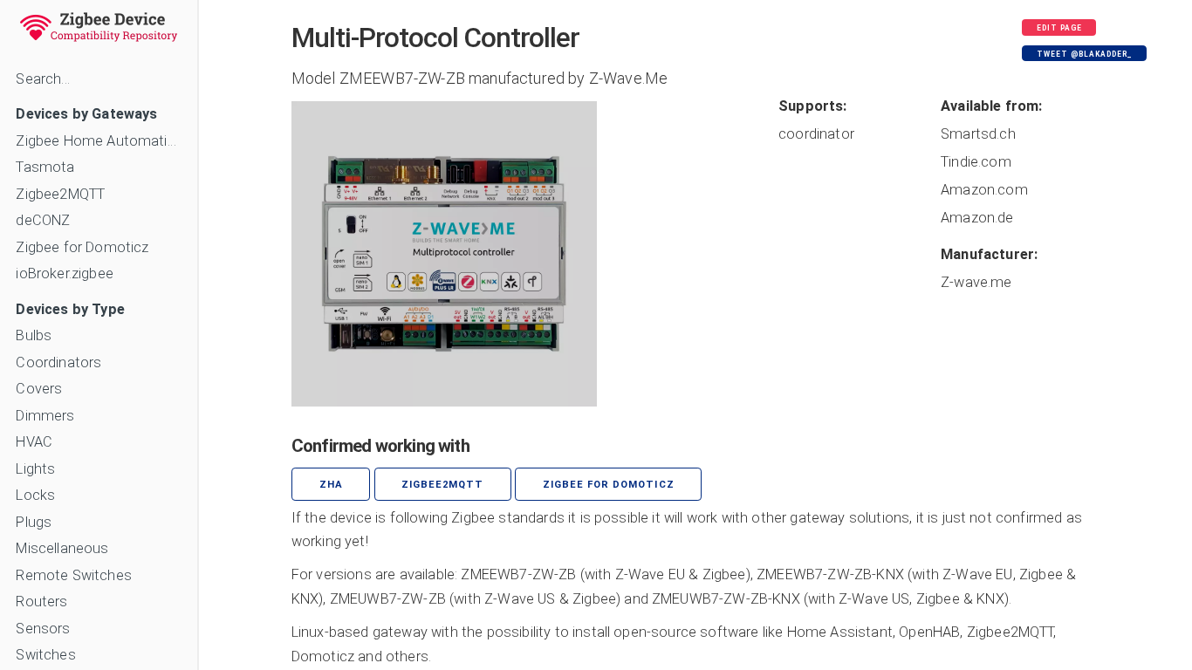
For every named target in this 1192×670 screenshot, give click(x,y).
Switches (45, 654)
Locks (35, 495)
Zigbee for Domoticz (82, 247)
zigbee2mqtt (442, 484)
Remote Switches (73, 575)
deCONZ (43, 220)
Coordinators (58, 362)
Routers (41, 601)
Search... (42, 79)
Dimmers (45, 415)
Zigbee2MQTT (60, 194)
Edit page (1059, 28)
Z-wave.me (976, 282)
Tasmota (45, 167)
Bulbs (33, 335)
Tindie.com (976, 162)
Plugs (33, 522)
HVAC (34, 442)
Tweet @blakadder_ (1085, 54)
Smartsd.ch (978, 134)
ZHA (331, 484)
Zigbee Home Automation (98, 141)
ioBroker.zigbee (64, 273)
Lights (35, 469)
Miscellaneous (62, 548)
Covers (39, 388)
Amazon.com (984, 189)
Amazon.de (977, 217)
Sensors (43, 628)
